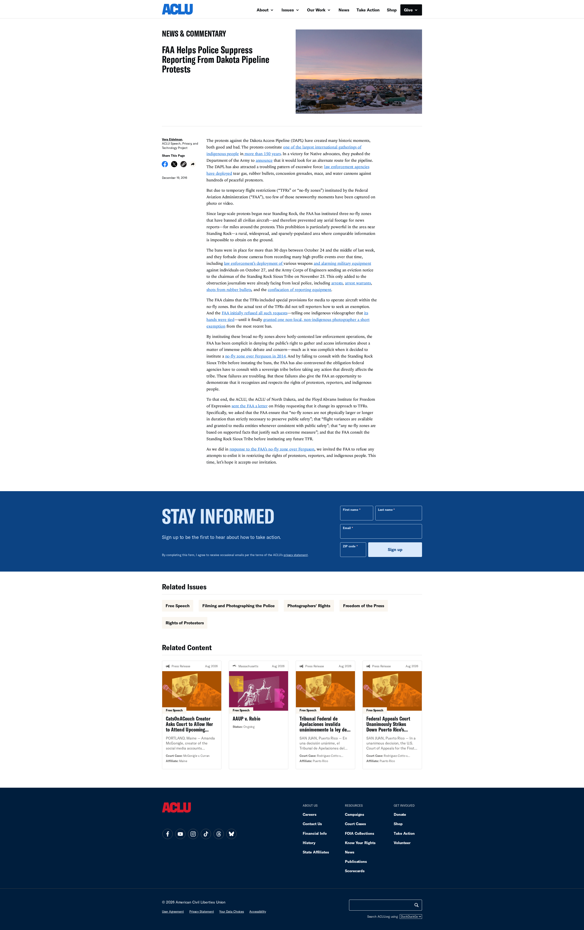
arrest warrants (358, 283)
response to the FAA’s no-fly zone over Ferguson (272, 449)
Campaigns (354, 814)
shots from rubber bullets (228, 289)
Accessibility (257, 911)
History (309, 842)
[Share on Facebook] (165, 165)
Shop (392, 9)
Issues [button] (288, 9)
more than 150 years (262, 153)
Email (347, 528)
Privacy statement (201, 911)
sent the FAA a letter (250, 405)
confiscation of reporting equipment (299, 289)
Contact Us (312, 823)
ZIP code (349, 546)
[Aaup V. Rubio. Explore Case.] (258, 715)
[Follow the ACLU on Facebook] (167, 834)
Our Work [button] (317, 9)
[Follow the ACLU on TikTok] (205, 834)
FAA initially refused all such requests (254, 312)
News (344, 9)
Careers (309, 814)
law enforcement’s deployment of (254, 263)
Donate (400, 814)
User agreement (173, 911)
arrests (337, 283)
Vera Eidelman (172, 139)
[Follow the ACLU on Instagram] (193, 834)
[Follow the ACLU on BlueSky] (231, 834)
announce (264, 160)
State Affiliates (316, 852)
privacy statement (296, 555)
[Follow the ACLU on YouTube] (180, 834)
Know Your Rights (360, 842)
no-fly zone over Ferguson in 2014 (255, 356)
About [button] (263, 9)
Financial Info (315, 833)
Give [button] (409, 9)
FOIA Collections (359, 833)
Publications (356, 861)
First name (350, 509)
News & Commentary (192, 34)
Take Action (368, 9)
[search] (416, 905)
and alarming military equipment (342, 263)
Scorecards (355, 871)
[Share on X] (174, 165)
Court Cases (355, 823)
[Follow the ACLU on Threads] (218, 834)
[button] (183, 165)
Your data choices (231, 911)
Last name (385, 509)
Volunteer (402, 842)
